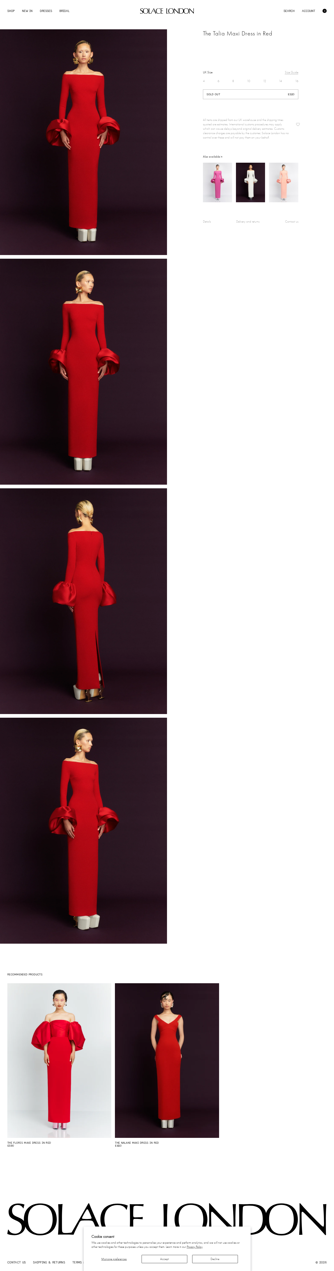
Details (207, 221)
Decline (215, 1259)
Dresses (46, 11)
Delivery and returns (247, 221)
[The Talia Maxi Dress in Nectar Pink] (283, 182)
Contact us (291, 221)
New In (27, 11)
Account (308, 11)
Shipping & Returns (49, 1262)
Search (289, 11)
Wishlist (298, 124)
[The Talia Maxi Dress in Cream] (250, 182)
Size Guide (291, 72)
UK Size (207, 72)
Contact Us (16, 1262)
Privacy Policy (195, 1247)
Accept (164, 1259)
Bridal (64, 11)
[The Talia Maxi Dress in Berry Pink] (217, 182)
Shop (11, 11)
